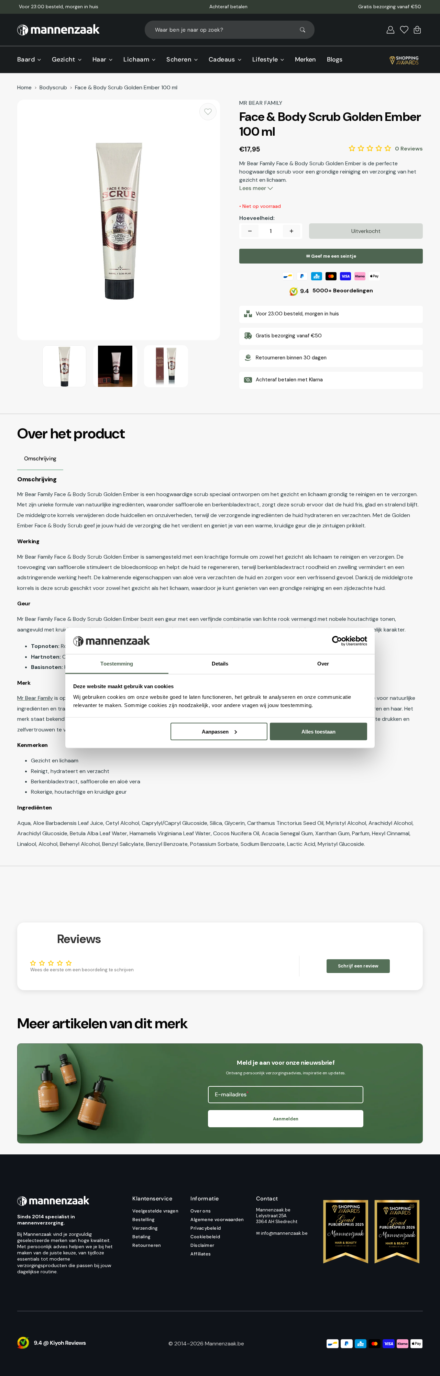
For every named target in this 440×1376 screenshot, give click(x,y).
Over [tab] (323, 664)
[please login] (208, 111)
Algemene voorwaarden (217, 1219)
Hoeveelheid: (257, 218)
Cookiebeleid (205, 1237)
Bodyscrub (53, 87)
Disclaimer (202, 1245)
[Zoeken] (306, 29)
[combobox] (230, 30)
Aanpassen (215, 731)
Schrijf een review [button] (358, 966)
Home (24, 87)
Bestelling (143, 1219)
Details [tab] (220, 664)
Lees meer (253, 188)
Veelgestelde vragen (155, 1211)
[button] (390, 29)
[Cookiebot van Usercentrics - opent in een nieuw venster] (337, 641)
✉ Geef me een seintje (331, 256)
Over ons (200, 1211)
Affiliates (200, 1254)
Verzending (144, 1228)
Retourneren (146, 1245)
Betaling (141, 1237)
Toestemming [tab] (116, 664)
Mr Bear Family (35, 698)
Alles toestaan (318, 731)
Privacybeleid (205, 1228)
